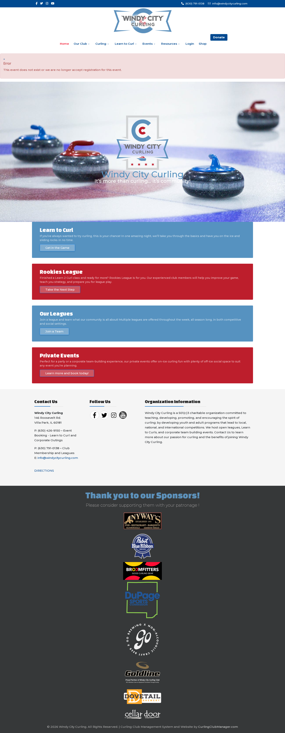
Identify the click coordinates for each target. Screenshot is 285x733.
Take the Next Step (60, 289)
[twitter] (41, 3)
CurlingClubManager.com (218, 727)
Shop (202, 43)
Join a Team (54, 331)
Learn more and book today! (66, 373)
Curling (100, 43)
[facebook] (36, 3)
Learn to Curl (124, 43)
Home (64, 43)
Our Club (80, 43)
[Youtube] (52, 3)
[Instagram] (47, 3)
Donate (219, 37)
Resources (169, 43)
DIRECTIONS (44, 470)
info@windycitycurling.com (229, 3)
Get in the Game (57, 248)
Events (147, 43)
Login (190, 43)
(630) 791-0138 (194, 3)
